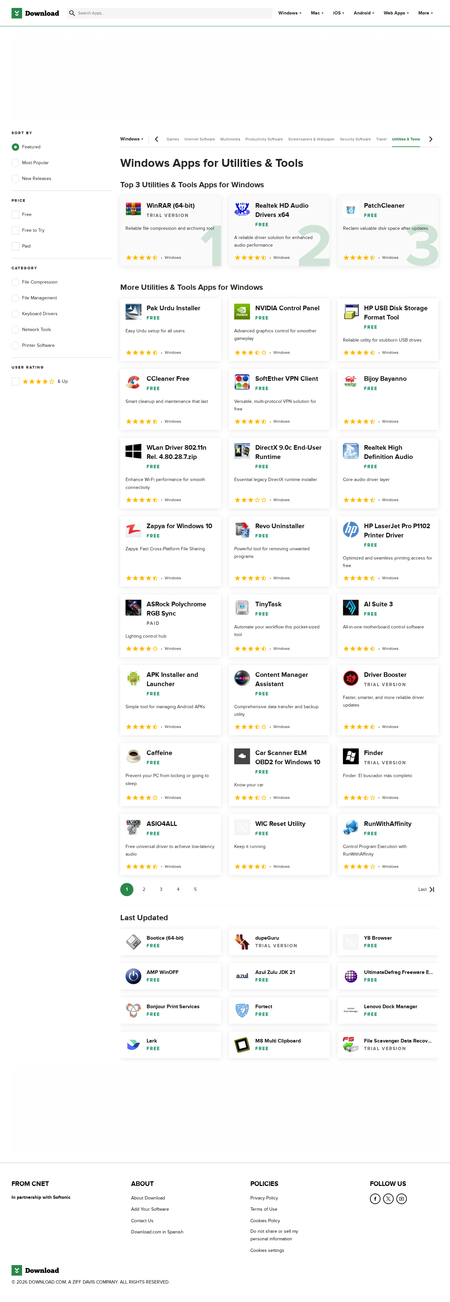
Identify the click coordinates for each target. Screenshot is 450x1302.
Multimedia (230, 139)
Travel (381, 139)
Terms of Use (263, 1209)
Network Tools (36, 329)
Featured (31, 147)
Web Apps (394, 13)
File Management (39, 298)
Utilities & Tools (406, 139)
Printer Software (38, 345)
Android (362, 13)
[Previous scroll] (157, 139)
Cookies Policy (265, 1221)
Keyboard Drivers (40, 314)
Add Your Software (150, 1209)
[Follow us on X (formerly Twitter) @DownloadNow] (388, 1199)
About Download (148, 1198)
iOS (337, 13)
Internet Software (199, 139)
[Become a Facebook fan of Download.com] (375, 1199)
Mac (315, 13)
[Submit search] (72, 13)
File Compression (40, 282)
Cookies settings (267, 1250)
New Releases (36, 178)
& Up (63, 381)
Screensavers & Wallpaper (311, 139)
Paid (26, 246)
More (423, 13)
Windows (288, 13)
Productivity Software (264, 139)
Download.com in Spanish (157, 1232)
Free (27, 214)
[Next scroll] (430, 139)
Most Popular (35, 163)
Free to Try (33, 230)
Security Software (355, 139)
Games (173, 139)
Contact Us (142, 1221)
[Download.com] (35, 13)
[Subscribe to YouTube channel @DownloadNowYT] (401, 1199)
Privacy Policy (264, 1198)
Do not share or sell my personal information (274, 1235)
